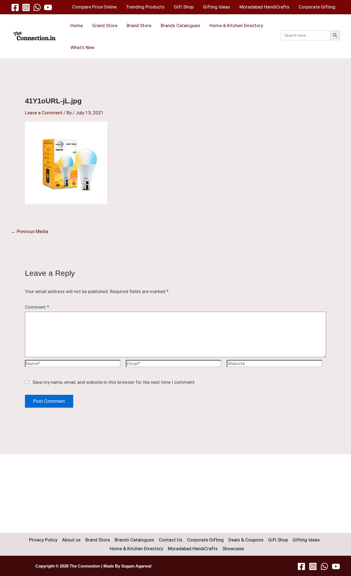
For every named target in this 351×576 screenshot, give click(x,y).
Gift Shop (184, 7)
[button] (310, 41)
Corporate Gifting (317, 7)
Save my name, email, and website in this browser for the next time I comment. (114, 382)
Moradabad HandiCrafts (264, 7)
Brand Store (139, 25)
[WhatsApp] (37, 7)
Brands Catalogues (180, 25)
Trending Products (145, 7)
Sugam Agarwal (136, 566)
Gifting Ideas (216, 7)
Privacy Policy (43, 540)
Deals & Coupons (246, 540)
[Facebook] (15, 7)
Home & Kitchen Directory (236, 25)
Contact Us (170, 540)
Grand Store (104, 25)
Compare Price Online (94, 7)
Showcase (233, 548)
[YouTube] (48, 7)
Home (76, 25)
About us (71, 540)
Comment (37, 307)
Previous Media (29, 231)
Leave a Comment (44, 112)
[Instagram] (26, 7)
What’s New (82, 47)
